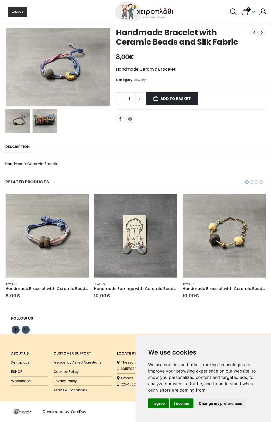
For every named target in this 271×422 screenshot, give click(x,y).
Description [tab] (17, 146)
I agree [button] (158, 403)
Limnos (126, 377)
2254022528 (130, 384)
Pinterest (130, 119)
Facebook (120, 119)
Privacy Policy (65, 380)
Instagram (26, 330)
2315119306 (129, 368)
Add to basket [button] (80, 203)
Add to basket (175, 98)
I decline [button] (181, 403)
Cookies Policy (66, 371)
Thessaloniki (131, 362)
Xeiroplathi (20, 362)
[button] (233, 11)
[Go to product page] (47, 236)
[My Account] (263, 11)
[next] (262, 32)
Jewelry (140, 80)
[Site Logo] (21, 411)
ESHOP (16, 371)
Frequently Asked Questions (77, 362)
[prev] (254, 32)
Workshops (21, 380)
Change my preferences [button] (220, 403)
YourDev (78, 411)
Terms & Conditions (70, 390)
